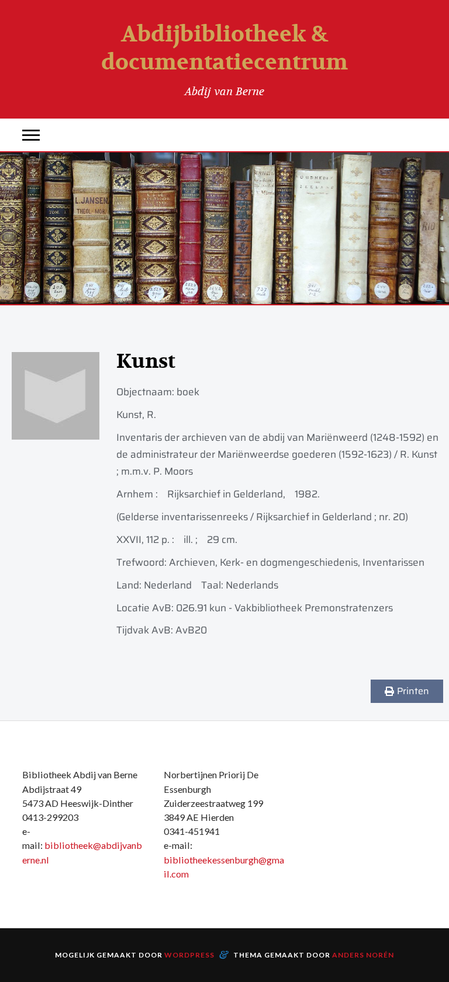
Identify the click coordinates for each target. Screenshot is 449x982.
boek (188, 391)
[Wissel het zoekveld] (418, 135)
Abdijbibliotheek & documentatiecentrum (224, 48)
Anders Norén (363, 954)
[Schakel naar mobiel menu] (31, 135)
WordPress (189, 954)
